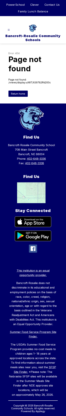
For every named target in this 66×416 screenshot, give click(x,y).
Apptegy (40, 411)
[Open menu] (9, 30)
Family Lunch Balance (33, 11)
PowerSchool (15, 4)
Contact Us (52, 4)
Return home (18, 93)
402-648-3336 (36, 158)
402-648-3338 (34, 163)
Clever (34, 4)
